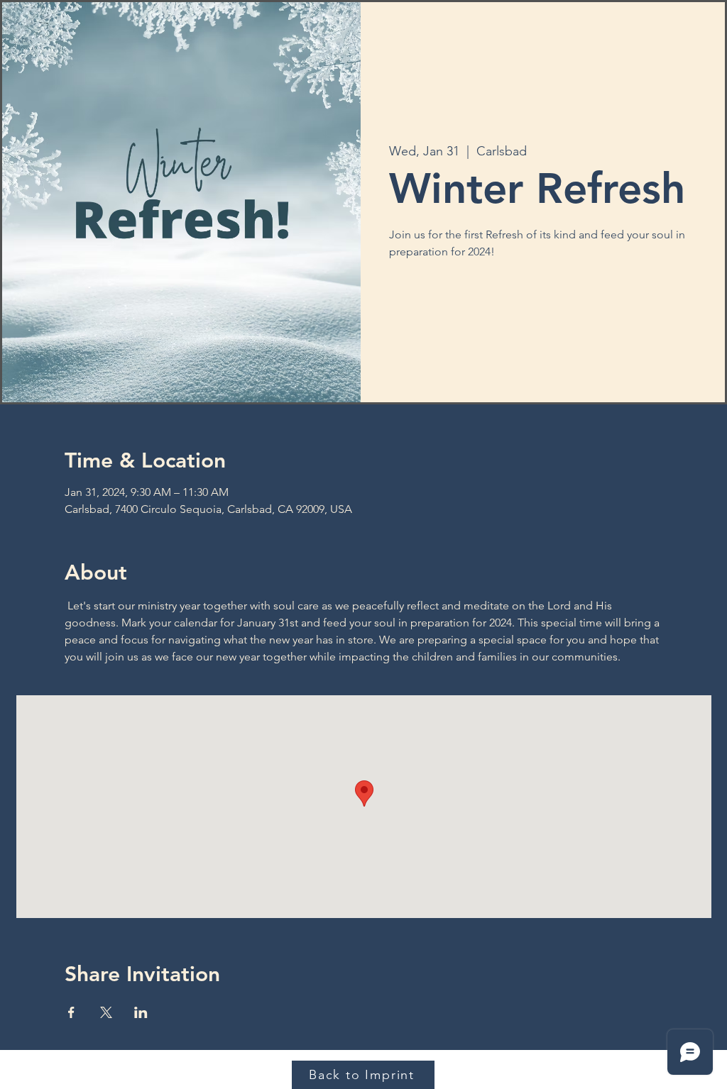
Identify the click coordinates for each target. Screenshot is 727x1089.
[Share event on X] (106, 1012)
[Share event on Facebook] (71, 1012)
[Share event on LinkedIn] (141, 1012)
